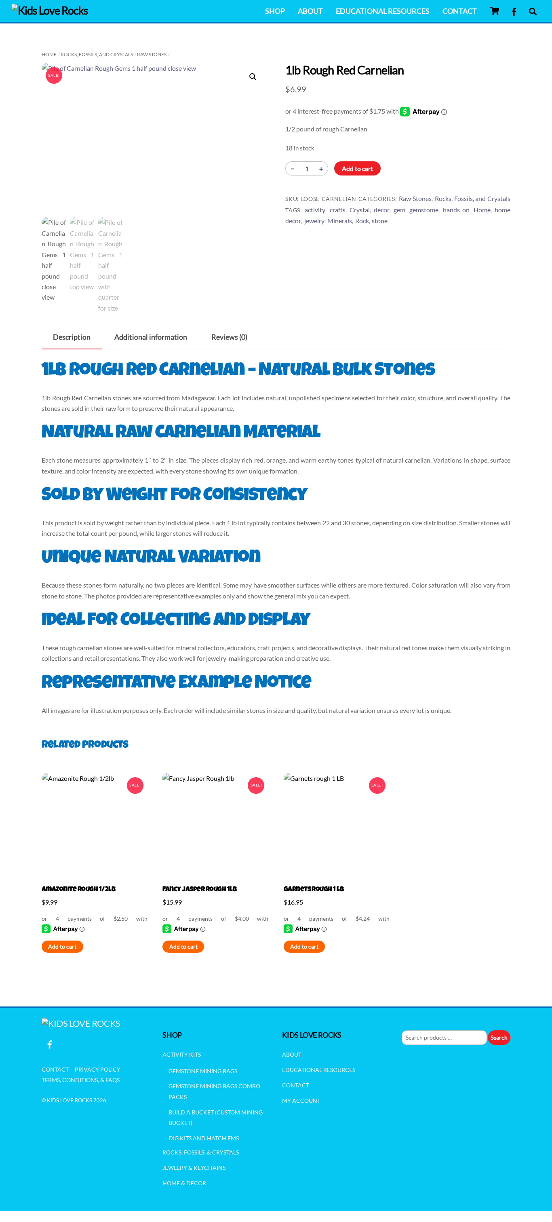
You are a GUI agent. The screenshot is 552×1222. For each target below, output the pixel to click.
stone (380, 220)
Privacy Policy (97, 1069)
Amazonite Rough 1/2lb (78, 889)
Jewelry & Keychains (193, 1167)
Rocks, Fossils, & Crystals (200, 1152)
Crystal (360, 210)
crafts (338, 210)
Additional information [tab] (150, 337)
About (310, 10)
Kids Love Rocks (69, 1100)
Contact (459, 10)
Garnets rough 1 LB (314, 889)
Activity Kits (181, 1054)
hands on (456, 210)
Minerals (339, 220)
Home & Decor (184, 1183)
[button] (253, 77)
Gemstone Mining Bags (203, 1071)
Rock (362, 220)
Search (499, 1037)
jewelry (314, 220)
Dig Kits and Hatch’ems (204, 1138)
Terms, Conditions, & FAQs (81, 1079)
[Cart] (495, 11)
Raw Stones (151, 54)
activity (315, 210)
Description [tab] (72, 337)
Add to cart (357, 168)
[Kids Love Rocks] (49, 10)
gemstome (423, 210)
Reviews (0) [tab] (229, 337)
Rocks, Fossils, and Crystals (97, 54)
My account (301, 1100)
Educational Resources (383, 10)
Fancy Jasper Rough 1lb (199, 889)
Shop (275, 10)
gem (399, 210)
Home (49, 54)
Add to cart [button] (62, 946)
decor (382, 210)
